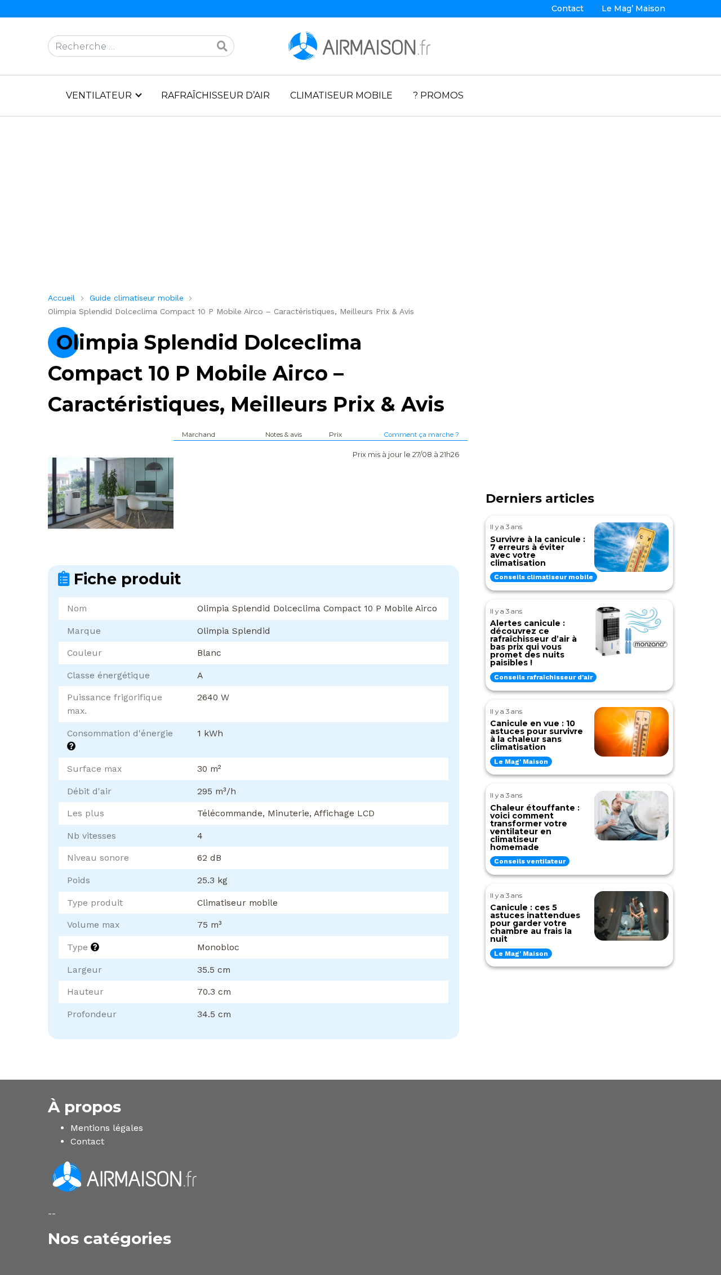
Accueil (61, 297)
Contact (567, 8)
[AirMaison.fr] (360, 45)
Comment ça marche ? (421, 435)
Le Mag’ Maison (633, 8)
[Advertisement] (360, 209)
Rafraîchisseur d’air (215, 95)
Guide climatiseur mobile (137, 297)
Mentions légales (106, 1127)
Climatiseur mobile (341, 95)
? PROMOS (438, 95)
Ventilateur (99, 95)
